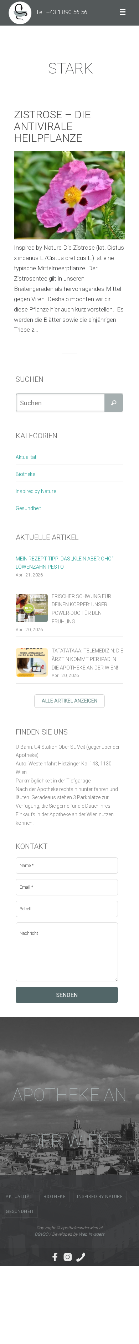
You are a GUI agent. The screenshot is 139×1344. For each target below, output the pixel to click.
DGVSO (41, 1234)
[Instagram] (67, 1257)
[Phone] (80, 1257)
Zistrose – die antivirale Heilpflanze (52, 126)
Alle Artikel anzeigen (69, 701)
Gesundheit (28, 508)
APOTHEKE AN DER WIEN (69, 1118)
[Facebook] (55, 1257)
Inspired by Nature (36, 491)
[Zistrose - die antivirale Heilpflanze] (69, 195)
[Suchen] (113, 403)
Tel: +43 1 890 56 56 (61, 12)
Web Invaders (91, 1234)
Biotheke (25, 474)
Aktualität (26, 457)
